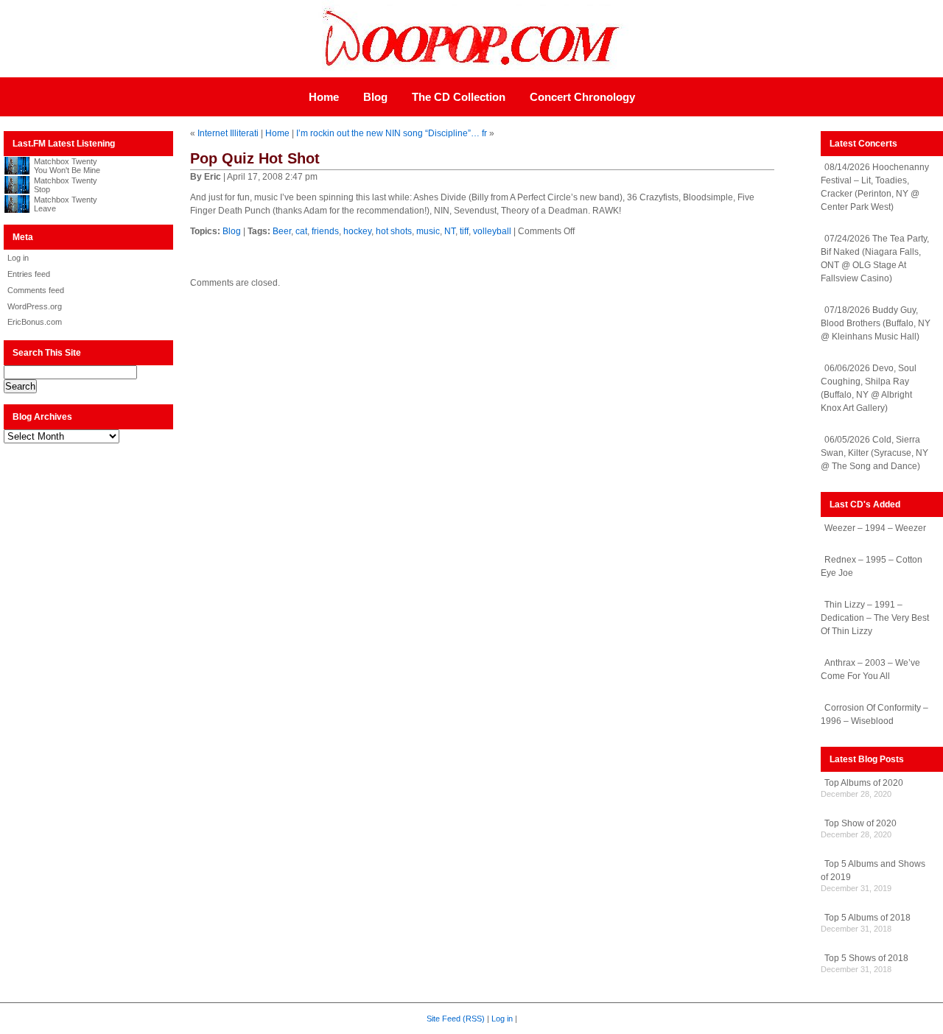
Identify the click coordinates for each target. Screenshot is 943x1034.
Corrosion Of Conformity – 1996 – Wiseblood (874, 714)
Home (324, 97)
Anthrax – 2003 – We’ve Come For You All (870, 669)
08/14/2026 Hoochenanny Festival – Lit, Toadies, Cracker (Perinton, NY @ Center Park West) (875, 187)
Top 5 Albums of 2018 (867, 917)
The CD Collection (458, 97)
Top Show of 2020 (860, 823)
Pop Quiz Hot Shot (255, 158)
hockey (357, 231)
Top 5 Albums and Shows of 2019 (873, 870)
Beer (282, 231)
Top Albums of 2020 (863, 783)
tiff (464, 231)
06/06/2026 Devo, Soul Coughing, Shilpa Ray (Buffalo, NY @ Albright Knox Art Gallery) (868, 388)
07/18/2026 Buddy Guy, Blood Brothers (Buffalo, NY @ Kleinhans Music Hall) (875, 323)
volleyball (492, 231)
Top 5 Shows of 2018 (866, 958)
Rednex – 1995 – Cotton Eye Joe (871, 566)
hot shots (394, 231)
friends (325, 231)
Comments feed (35, 290)
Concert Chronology (582, 97)
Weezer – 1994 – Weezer (875, 528)
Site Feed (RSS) (456, 1018)
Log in (18, 257)
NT (449, 231)
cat (301, 231)
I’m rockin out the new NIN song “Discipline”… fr (391, 133)
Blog (375, 97)
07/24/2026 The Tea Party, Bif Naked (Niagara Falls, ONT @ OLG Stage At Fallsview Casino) (875, 258)
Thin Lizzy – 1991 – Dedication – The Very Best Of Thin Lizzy (875, 617)
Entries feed (28, 274)
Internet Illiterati (228, 133)
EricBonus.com (34, 321)
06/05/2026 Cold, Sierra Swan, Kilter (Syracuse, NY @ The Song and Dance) (874, 453)
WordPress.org (34, 306)
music (428, 231)
